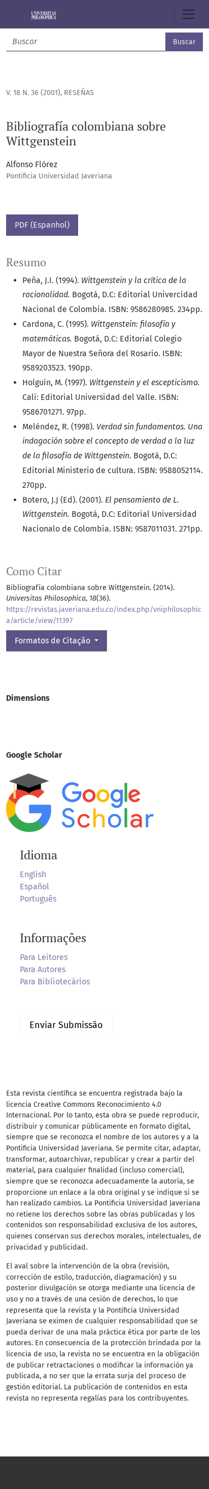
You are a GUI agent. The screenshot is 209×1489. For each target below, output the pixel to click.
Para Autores (42, 969)
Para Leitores (43, 957)
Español (34, 886)
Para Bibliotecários (55, 981)
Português (38, 899)
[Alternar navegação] (189, 14)
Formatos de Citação (53, 640)
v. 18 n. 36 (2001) (33, 92)
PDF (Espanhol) (42, 225)
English (33, 874)
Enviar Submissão (66, 1025)
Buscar (184, 42)
